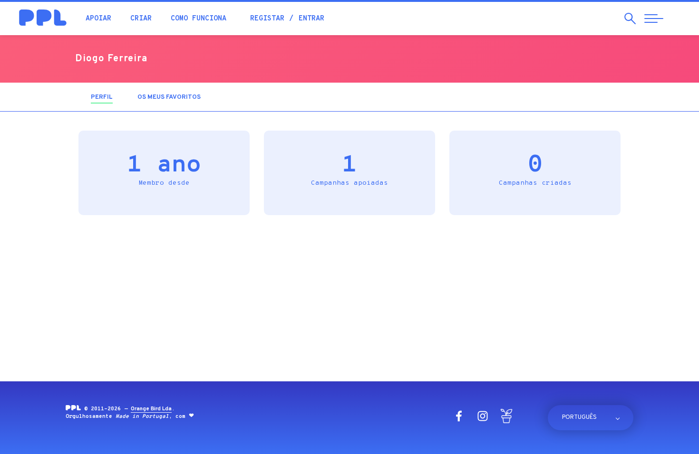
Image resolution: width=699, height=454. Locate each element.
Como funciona (198, 18)
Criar (141, 18)
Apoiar (98, 18)
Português (579, 417)
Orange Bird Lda (151, 409)
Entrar (311, 18)
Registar (267, 18)
